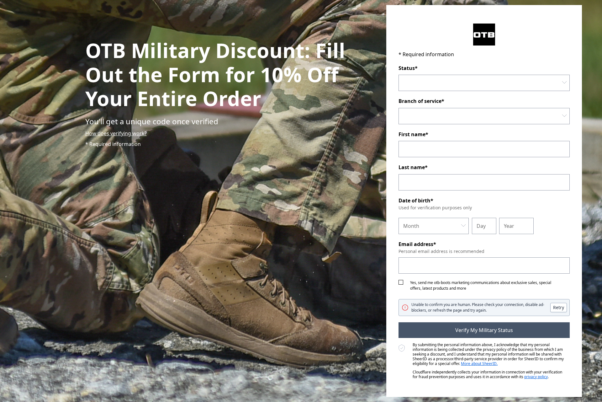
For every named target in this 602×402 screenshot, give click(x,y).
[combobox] (484, 83)
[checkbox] (401, 282)
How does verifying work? (116, 133)
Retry (558, 307)
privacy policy (536, 376)
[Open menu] (564, 83)
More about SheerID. (479, 363)
